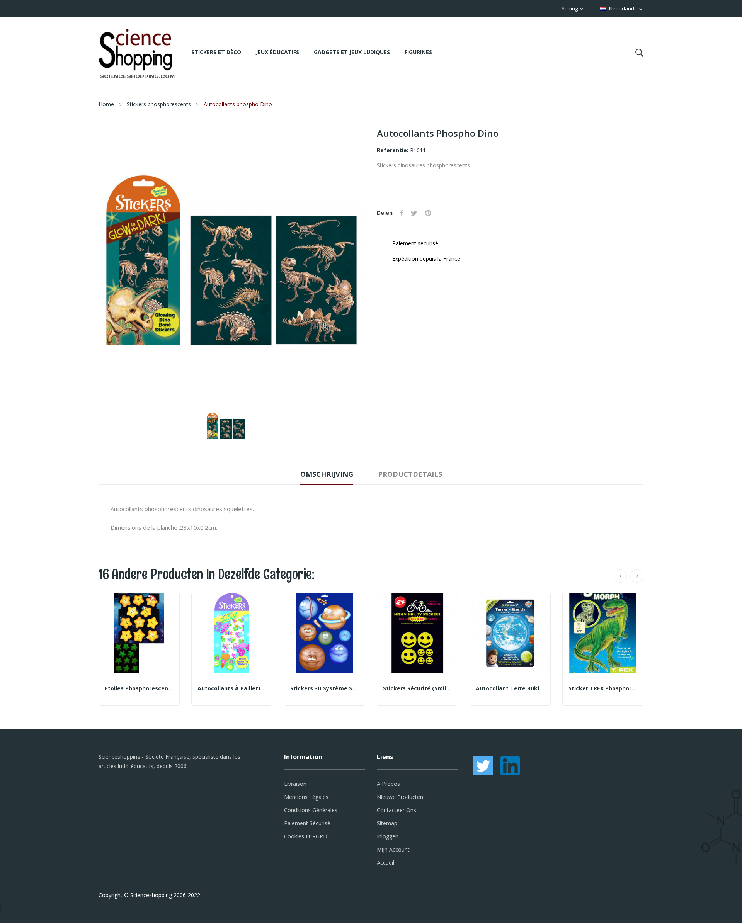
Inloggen (387, 836)
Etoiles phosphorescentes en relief (139, 688)
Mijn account (393, 849)
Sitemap (387, 823)
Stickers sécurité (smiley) (417, 688)
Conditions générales (310, 810)
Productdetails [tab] (410, 474)
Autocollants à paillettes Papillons (231, 688)
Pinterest (428, 213)
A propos (388, 783)
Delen (402, 213)
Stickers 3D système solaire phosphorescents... (324, 688)
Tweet (414, 213)
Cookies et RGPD (305, 836)
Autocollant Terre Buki (507, 688)
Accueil (385, 862)
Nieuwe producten (400, 797)
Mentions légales (306, 797)
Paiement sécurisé (307, 823)
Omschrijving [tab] (326, 474)
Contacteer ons (396, 810)
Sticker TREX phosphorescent (602, 688)
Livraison (295, 783)
